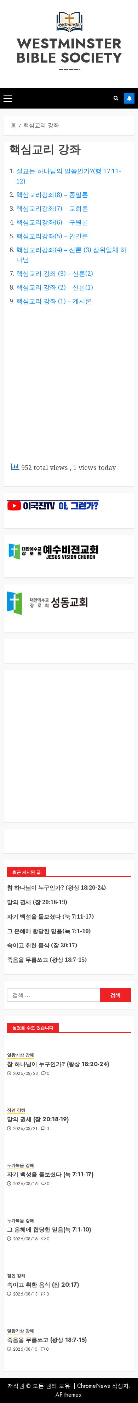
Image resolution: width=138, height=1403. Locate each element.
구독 (129, 98)
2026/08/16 (25, 1184)
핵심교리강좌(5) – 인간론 (52, 236)
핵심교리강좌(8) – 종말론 (52, 194)
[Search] (115, 98)
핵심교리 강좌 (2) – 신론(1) (54, 287)
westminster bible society (69, 50)
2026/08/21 (25, 1129)
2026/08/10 (25, 1349)
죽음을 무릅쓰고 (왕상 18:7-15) (47, 960)
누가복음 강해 (20, 1166)
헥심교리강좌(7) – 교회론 (52, 208)
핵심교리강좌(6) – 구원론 (52, 222)
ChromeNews (93, 1386)
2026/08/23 (25, 1074)
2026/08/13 (25, 1294)
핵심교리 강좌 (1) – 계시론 (54, 301)
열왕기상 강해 (20, 1055)
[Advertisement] (69, 385)
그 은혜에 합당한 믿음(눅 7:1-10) (49, 931)
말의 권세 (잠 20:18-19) (37, 902)
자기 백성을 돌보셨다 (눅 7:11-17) (50, 916)
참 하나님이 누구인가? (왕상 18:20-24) (56, 887)
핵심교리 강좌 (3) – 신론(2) (54, 273)
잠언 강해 (16, 1110)
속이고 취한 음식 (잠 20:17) (42, 945)
